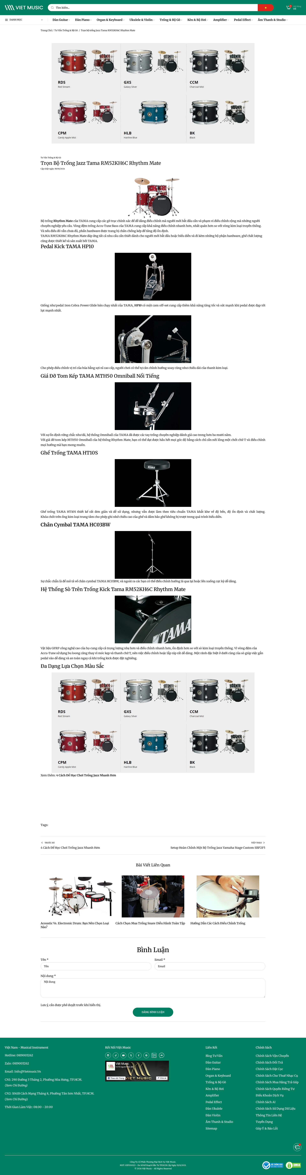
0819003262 (25, 1055)
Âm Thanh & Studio (219, 1122)
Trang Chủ (46, 30)
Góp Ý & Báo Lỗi (267, 1128)
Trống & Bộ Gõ (216, 1082)
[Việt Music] (24, 7)
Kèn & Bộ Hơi (215, 1089)
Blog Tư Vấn (214, 1056)
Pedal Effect (214, 1102)
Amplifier (212, 1095)
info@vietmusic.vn (27, 1071)
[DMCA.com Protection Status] (293, 1165)
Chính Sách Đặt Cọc (269, 1069)
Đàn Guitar (213, 1062)
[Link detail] (108, 1055)
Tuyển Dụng (264, 1122)
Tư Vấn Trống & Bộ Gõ (66, 30)
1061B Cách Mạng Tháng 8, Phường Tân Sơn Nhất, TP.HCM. (53, 1093)
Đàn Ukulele (214, 1108)
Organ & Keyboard (218, 1075)
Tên (45, 960)
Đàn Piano (213, 1069)
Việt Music (147, 1168)
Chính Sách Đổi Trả (269, 1062)
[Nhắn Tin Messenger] (161, 1055)
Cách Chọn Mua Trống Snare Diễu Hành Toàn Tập (150, 923)
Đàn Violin (213, 1115)
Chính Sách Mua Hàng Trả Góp (277, 1082)
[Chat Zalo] (154, 1055)
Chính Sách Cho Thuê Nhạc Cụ (277, 1075)
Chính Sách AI (266, 1102)
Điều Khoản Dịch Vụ (270, 1095)
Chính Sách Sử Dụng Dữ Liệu (275, 1108)
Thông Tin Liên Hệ (269, 1115)
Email (160, 960)
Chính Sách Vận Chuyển (272, 1056)
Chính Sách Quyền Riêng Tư (275, 1089)
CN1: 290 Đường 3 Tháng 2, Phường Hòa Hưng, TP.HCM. (43, 1079)
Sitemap (211, 1128)
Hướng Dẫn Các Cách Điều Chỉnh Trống (217, 923)
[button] (297, 1147)
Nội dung (48, 976)
